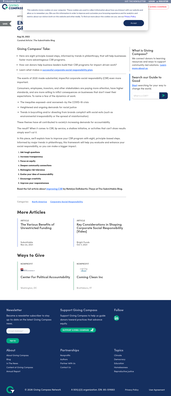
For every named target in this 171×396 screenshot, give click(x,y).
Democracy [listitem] (119, 359)
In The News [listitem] (12, 363)
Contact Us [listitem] (65, 367)
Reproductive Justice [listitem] (124, 371)
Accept (134, 23)
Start (134, 85)
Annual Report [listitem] (13, 371)
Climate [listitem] (118, 355)
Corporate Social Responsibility (66, 201)
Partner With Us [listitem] (67, 363)
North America (39, 201)
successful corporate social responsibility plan (67, 69)
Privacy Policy (132, 389)
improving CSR (54, 188)
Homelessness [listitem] (121, 367)
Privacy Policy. (130, 16)
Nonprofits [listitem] (65, 355)
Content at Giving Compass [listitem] (19, 367)
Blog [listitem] (8, 359)
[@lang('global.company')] (12, 6)
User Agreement (157, 389)
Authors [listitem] (64, 359)
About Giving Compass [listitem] (17, 355)
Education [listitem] (119, 363)
